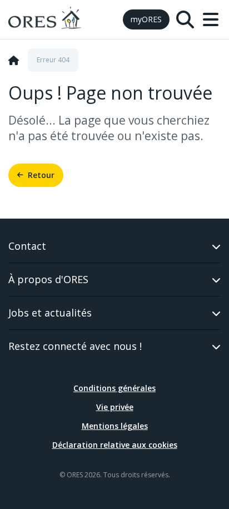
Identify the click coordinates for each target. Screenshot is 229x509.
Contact (27, 246)
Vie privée (114, 407)
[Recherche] (185, 19)
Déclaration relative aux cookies (114, 444)
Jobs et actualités (50, 312)
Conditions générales (114, 388)
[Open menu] (211, 19)
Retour (41, 175)
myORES (146, 19)
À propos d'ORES (48, 279)
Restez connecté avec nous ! (75, 346)
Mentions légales (115, 426)
